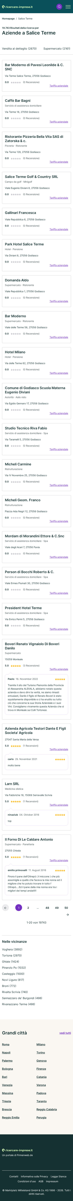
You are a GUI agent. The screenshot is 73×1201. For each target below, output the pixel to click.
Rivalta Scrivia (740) (15, 992)
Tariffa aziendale (59, 85)
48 (47, 907)
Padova (41, 1093)
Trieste (6, 1101)
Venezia (7, 1085)
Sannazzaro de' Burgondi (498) (22, 998)
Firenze (41, 1068)
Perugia (41, 1117)
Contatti (13, 1176)
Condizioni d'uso (27, 1181)
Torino (40, 1052)
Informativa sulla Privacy (34, 1176)
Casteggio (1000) (13, 973)
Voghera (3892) (12, 949)
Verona (41, 1085)
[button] (59, 7)
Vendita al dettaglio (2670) (19, 48)
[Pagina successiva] (67, 914)
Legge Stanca (58, 1176)
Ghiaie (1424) (10, 961)
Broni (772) (9, 986)
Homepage (8, 18)
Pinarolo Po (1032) (14, 967)
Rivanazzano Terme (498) (18, 1004)
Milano (40, 1044)
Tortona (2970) (12, 955)
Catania (41, 1077)
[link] (36, 76)
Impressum (52, 1181)
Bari (4, 1077)
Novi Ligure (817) (13, 979)
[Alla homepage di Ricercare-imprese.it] (17, 7)
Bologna (7, 1068)
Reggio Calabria (46, 1109)
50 (66, 907)
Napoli (6, 1052)
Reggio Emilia (10, 1117)
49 (57, 907)
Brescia (7, 1109)
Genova (41, 1060)
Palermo (7, 1060)
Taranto (41, 1101)
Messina (7, 1093)
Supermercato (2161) (56, 48)
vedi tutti (65, 1033)
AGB (41, 1181)
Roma (5, 1044)
